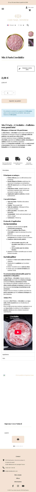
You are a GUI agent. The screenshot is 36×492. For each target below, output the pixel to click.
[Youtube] (23, 486)
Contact (18, 456)
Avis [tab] (4, 358)
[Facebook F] (13, 486)
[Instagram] (18, 486)
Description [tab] (6, 170)
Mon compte (18, 475)
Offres (18, 478)
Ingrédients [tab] (6, 354)
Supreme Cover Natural (13, 424)
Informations (18, 481)
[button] (3, 9)
